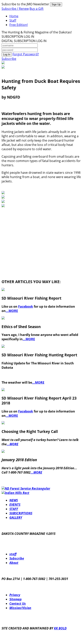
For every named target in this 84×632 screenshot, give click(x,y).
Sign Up (56, 4)
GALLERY (15, 517)
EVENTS (14, 504)
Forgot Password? (26, 54)
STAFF (13, 509)
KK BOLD (60, 628)
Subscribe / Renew (15, 8)
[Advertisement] (31, 232)
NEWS (13, 500)
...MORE (12, 311)
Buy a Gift (36, 8)
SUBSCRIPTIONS (20, 513)
